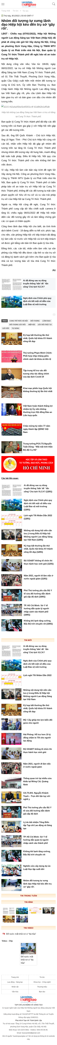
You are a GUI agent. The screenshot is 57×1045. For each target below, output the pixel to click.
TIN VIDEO (28, 928)
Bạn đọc (42, 992)
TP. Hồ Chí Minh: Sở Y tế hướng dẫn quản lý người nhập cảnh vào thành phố (36, 610)
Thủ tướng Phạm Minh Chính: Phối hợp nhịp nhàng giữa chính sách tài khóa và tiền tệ (37, 356)
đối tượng (35, 321)
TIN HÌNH (28, 902)
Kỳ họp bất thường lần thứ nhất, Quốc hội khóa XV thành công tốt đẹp (37, 338)
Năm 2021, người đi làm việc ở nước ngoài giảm (38, 577)
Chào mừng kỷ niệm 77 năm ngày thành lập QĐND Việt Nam (36, 429)
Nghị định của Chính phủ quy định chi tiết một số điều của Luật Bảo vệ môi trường (37, 301)
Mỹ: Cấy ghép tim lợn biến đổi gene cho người (37, 721)
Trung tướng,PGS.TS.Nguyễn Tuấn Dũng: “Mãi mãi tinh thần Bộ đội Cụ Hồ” (38, 446)
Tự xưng (15, 328)
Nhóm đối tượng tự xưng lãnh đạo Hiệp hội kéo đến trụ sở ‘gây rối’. (37, 883)
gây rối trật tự (45, 324)
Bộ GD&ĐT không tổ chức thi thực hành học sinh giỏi (39, 562)
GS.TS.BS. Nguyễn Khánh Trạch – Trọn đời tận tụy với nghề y (36, 796)
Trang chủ (15, 977)
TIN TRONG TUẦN (28, 896)
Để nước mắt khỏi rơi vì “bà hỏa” (21, 934)
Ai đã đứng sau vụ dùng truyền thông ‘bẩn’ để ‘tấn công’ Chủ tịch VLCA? (35, 283)
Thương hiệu (42, 987)
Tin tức (16, 11)
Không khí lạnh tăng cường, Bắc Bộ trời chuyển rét (38, 622)
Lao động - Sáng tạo (15, 982)
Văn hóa (15, 992)
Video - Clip (7, 941)
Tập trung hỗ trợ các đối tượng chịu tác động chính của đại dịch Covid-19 (36, 373)
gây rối (5, 328)
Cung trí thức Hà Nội (19, 321)
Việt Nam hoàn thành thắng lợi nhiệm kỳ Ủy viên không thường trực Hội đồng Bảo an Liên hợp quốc (38, 410)
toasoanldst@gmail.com (31, 1033)
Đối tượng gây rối (17, 324)
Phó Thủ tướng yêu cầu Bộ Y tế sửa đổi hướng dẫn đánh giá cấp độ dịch (38, 593)
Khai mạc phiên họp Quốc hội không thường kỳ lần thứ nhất (37, 390)
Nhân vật (15, 987)
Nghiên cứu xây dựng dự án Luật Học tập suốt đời (36, 867)
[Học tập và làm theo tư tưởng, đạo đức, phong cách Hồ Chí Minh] (28, 464)
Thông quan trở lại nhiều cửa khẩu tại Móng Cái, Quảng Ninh (37, 781)
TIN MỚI (28, 640)
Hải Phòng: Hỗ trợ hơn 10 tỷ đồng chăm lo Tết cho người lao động (37, 737)
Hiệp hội (31, 324)
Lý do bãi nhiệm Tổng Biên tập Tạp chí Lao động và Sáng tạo (37, 825)
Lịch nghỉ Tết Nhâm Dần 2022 (38, 517)
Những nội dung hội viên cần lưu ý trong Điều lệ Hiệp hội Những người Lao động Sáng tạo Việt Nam (38, 535)
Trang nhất (5, 11)
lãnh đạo (46, 321)
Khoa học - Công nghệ (42, 982)
